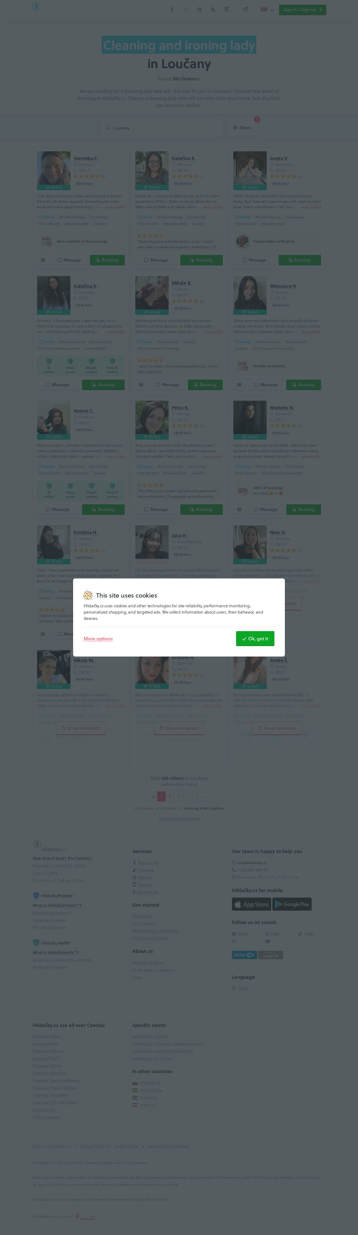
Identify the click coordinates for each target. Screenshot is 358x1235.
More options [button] (98, 638)
